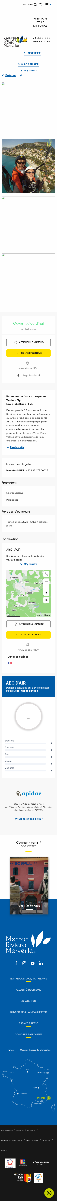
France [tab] (10, 1050)
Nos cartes (20, 1130)
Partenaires (31, 1130)
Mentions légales (32, 1140)
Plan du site (46, 1140)
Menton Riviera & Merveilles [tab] (35, 1050)
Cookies (4, 1151)
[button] (35, 4)
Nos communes (7, 1130)
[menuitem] (40, 22)
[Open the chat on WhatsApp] (49, 1193)
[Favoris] (41, 4)
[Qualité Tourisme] (10, 1163)
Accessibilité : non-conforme (11, 1140)
